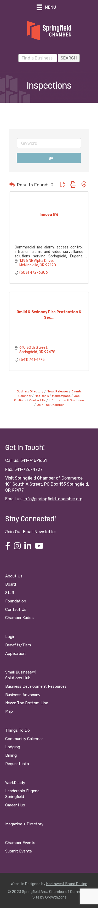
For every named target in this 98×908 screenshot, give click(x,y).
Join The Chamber (50, 405)
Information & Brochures (66, 400)
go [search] (51, 158)
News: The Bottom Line (26, 703)
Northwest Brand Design (66, 884)
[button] (12, 185)
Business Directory (30, 391)
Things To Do (17, 730)
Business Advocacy (22, 694)
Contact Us (37, 400)
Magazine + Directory (24, 824)
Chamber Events (20, 842)
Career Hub (15, 805)
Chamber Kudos (19, 617)
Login (10, 636)
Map (9, 711)
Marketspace (61, 396)
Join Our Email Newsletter (30, 531)
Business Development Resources (36, 686)
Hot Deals (42, 396)
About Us (13, 576)
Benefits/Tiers (18, 645)
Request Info (17, 763)
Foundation (15, 601)
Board (10, 584)
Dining (11, 755)
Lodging (12, 747)
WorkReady (15, 782)
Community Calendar (24, 738)
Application (15, 653)
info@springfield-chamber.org (53, 498)
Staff (9, 592)
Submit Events (18, 851)
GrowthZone (56, 897)
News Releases (57, 391)
